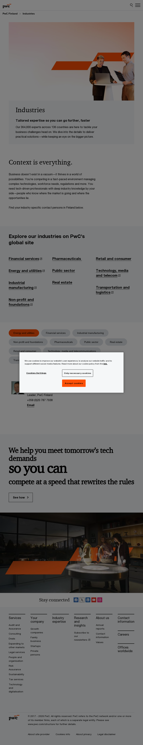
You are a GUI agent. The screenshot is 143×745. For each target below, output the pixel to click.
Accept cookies (74, 383)
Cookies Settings (36, 373)
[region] (71, 372)
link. (105, 364)
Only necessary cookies (77, 373)
